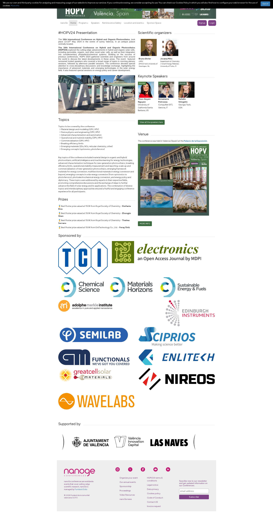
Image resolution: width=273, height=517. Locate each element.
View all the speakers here (151, 122)
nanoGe (64, 23)
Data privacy (153, 489)
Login (212, 23)
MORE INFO (145, 223)
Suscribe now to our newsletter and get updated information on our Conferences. (193, 483)
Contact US (152, 502)
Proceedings (125, 490)
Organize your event (129, 478)
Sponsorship (125, 486)
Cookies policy (153, 493)
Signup (202, 23)
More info (15, 5)
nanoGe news (126, 499)
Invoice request (154, 506)
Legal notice (152, 485)
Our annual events (128, 482)
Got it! (265, 4)
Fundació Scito (81, 489)
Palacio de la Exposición (195, 141)
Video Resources (127, 495)
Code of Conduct (155, 498)
